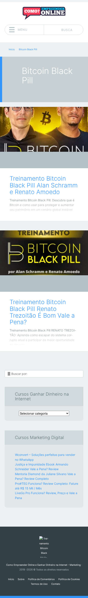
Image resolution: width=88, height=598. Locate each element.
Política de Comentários (41, 579)
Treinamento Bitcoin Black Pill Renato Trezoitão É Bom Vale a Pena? (42, 312)
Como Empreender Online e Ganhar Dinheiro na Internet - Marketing (43, 564)
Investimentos (41, 161)
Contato (55, 583)
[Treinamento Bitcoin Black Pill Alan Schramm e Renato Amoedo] (44, 129)
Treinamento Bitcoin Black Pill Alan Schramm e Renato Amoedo (44, 185)
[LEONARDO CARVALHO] (52, 160)
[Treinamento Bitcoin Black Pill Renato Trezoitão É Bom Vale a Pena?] (44, 252)
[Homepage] (44, 13)
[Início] (44, 547)
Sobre (21, 579)
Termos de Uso (39, 583)
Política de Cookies (69, 579)
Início (11, 579)
